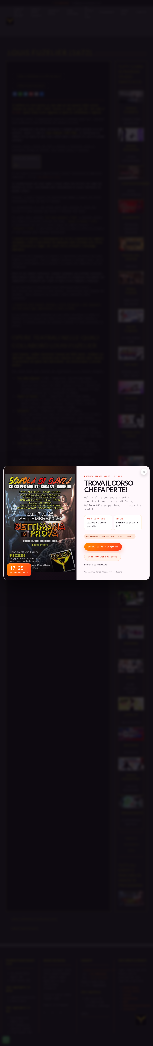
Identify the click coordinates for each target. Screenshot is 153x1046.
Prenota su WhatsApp (95, 564)
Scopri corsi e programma (103, 546)
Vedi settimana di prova (102, 556)
